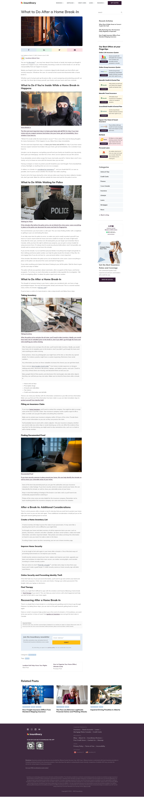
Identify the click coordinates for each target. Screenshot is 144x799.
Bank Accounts (87, 729)
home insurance (34, 409)
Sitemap (100, 740)
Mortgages (70, 3)
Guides (33, 706)
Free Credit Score (80, 740)
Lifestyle (103, 195)
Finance (103, 181)
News (102, 209)
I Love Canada (105, 186)
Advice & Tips (32, 654)
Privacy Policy (78, 746)
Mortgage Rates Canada (82, 732)
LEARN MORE (104, 61)
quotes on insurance (53, 614)
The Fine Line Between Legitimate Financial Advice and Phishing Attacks (71, 711)
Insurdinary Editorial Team (33, 58)
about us (86, 786)
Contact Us (92, 740)
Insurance (59, 3)
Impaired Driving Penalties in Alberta (105, 710)
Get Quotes (114, 3)
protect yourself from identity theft (32, 400)
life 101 (27, 658)
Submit (66, 642)
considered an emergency (46, 169)
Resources (100, 3)
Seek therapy (27, 593)
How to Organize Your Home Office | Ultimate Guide (65, 665)
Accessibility (100, 746)
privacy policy (51, 647)
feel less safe (42, 287)
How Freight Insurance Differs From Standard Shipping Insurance (109, 36)
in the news (31, 62)
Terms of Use (89, 746)
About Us (82, 738)
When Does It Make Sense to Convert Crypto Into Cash (110, 25)
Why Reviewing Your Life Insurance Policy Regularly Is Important (109, 30)
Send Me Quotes (107, 279)
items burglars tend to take (40, 366)
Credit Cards (82, 3)
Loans (91, 3)
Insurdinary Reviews (94, 738)
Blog (75, 738)
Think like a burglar (44, 565)
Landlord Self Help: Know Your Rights (35, 665)
